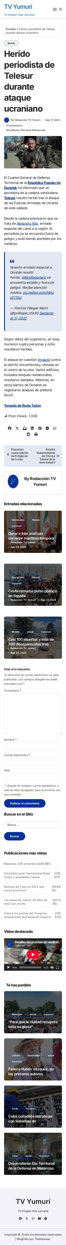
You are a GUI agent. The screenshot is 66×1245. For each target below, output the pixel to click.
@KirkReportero (33, 277)
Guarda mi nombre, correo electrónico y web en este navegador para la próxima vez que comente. (32, 790)
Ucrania (26, 130)
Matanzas (17, 1014)
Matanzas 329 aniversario (21, 863)
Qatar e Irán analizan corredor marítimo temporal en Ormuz (31, 538)
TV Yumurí (18, 6)
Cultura (16, 1055)
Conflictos (14, 130)
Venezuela (39, 130)
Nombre (10, 739)
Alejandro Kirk (27, 223)
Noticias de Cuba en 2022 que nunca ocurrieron (24, 888)
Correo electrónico (17, 755)
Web (7, 770)
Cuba (14, 1155)
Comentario (12, 690)
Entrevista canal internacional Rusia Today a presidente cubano (27, 875)
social (30, 631)
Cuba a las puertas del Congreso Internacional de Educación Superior (27, 915)
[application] (33, 954)
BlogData (23, 1239)
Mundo (11, 43)
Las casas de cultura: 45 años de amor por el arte (25, 901)
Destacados (18, 519)
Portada (11, 29)
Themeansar (42, 1239)
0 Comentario (14, 125)
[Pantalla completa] (57, 967)
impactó (44, 360)
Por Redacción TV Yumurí (25, 119)
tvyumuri (16, 526)
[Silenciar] (52, 967)
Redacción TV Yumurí (23, 542)
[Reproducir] (8, 967)
